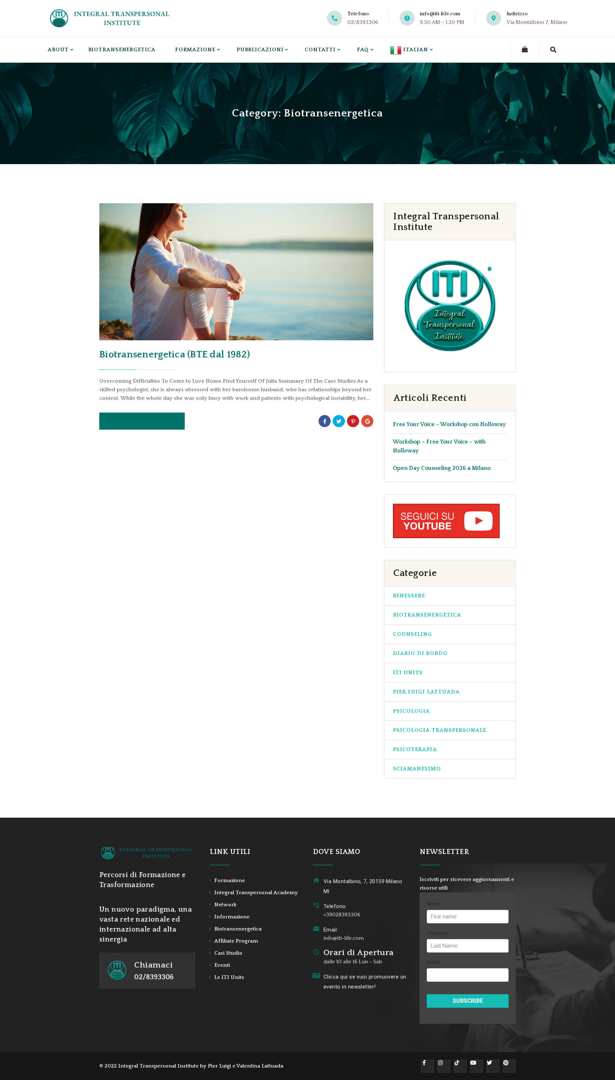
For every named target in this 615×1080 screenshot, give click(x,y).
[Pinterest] (353, 421)
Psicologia (411, 711)
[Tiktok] (460, 1066)
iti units (408, 673)
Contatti (320, 50)
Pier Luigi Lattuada (426, 692)
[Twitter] (339, 421)
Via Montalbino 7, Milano (536, 22)
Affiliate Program (236, 941)
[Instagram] (443, 1066)
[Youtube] (476, 1066)
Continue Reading (140, 421)
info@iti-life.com (440, 14)
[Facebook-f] (427, 1066)
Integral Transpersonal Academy (256, 893)
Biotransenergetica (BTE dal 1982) (174, 354)
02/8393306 (362, 22)
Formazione (195, 50)
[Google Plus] (367, 421)
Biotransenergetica (122, 50)
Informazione (231, 917)
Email (330, 930)
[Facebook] (325, 421)
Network (225, 905)
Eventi (222, 965)
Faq (363, 50)
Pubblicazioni (260, 50)
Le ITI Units (229, 977)
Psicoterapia (415, 749)
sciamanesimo (417, 769)
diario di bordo (420, 653)
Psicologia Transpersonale (439, 730)
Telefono (335, 906)
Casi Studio (228, 953)
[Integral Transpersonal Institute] (110, 18)
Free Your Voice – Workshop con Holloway (449, 424)
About (58, 50)
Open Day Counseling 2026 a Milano (441, 468)
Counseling (412, 634)
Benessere (409, 596)
